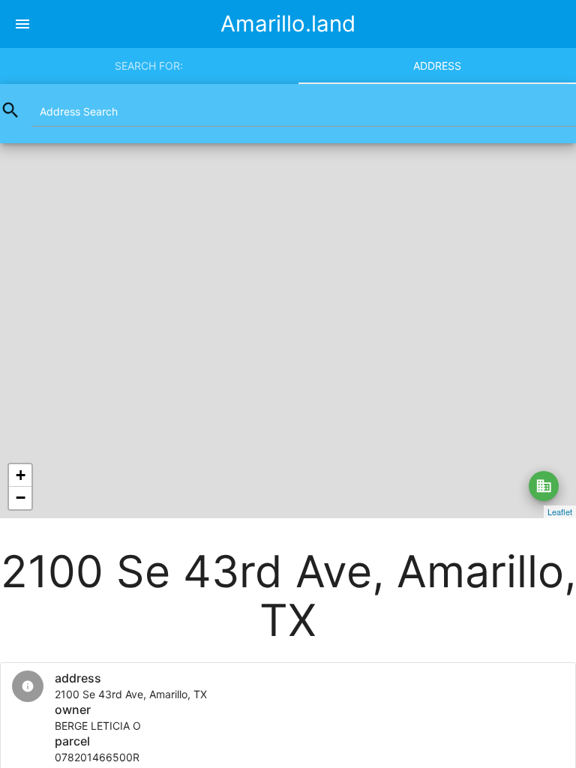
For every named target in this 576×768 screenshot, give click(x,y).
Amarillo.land (288, 23)
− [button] (21, 497)
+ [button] (21, 475)
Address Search (79, 111)
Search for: (149, 65)
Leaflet (560, 512)
